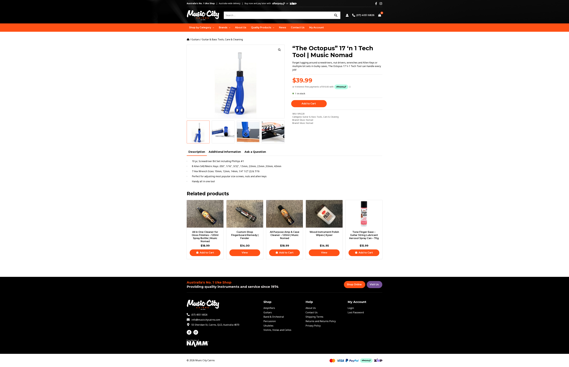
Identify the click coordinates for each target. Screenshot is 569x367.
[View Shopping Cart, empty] (379, 15)
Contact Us (312, 312)
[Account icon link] (347, 15)
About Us (311, 308)
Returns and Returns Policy (321, 321)
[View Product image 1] (198, 132)
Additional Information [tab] (225, 151)
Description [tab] (196, 151)
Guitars (195, 39)
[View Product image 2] (223, 132)
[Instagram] (380, 3)
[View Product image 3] (248, 132)
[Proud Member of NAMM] (198, 342)
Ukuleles (268, 325)
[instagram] (196, 332)
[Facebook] (376, 3)
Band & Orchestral (273, 316)
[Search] (336, 15)
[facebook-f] (190, 332)
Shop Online (354, 284)
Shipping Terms (314, 316)
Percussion (269, 321)
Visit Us (374, 284)
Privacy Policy (313, 325)
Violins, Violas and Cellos (277, 330)
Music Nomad (306, 119)
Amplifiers (269, 308)
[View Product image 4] (273, 132)
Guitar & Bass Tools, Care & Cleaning (222, 39)
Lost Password (356, 312)
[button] (201, 27)
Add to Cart (309, 103)
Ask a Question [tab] (255, 151)
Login (351, 308)
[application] (212, 27)
